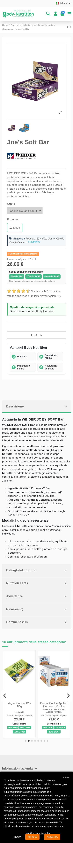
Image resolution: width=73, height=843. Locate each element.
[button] (25, 741)
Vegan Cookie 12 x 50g (19, 705)
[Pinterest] (41, 335)
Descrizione (15, 406)
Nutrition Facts (17, 583)
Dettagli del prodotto (21, 570)
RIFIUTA (32, 837)
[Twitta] (36, 335)
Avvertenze (14, 596)
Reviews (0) (14, 609)
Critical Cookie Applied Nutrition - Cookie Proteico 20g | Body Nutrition (54, 708)
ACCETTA (52, 837)
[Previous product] (68, 27)
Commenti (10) (17, 622)
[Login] (55, 14)
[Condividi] (32, 335)
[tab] (36, 407)
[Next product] (70, 27)
